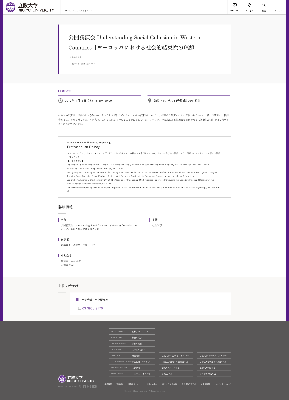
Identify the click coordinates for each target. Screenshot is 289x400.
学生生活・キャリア (141, 361)
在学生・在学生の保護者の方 (212, 361)
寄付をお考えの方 (207, 373)
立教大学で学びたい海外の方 (213, 355)
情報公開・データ (135, 384)
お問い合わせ (152, 384)
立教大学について (140, 331)
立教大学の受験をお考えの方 (175, 355)
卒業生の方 (167, 373)
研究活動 (136, 355)
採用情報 (108, 384)
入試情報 (136, 367)
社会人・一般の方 (207, 367)
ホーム (68, 10)
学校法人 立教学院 (169, 384)
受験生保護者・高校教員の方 (175, 361)
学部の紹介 (137, 343)
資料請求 (120, 384)
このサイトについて (222, 384)
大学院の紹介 (138, 349)
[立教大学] (31, 7)
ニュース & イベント (141, 373)
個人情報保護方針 (189, 384)
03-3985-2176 (92, 308)
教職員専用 (205, 384)
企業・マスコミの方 (171, 367)
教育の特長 (137, 337)
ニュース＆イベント (83, 10)
